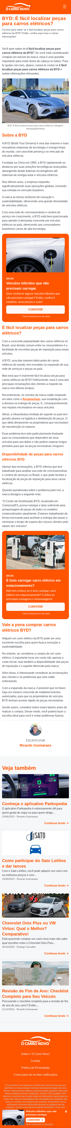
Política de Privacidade (35, 1067)
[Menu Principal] (64, 7)
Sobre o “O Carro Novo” (35, 1054)
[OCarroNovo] (18, 6)
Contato (35, 1060)
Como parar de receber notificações (35, 1074)
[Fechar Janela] (66, 1112)
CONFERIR (35, 309)
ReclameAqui (31, 399)
